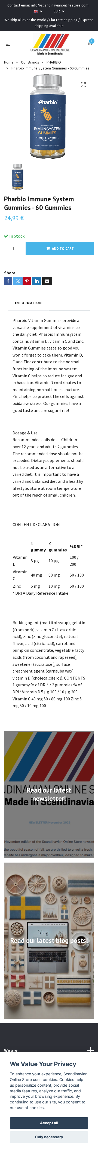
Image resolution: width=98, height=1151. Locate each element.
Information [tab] (28, 303)
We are (10, 1050)
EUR (57, 11)
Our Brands (30, 62)
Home (9, 62)
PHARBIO (54, 62)
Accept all (49, 1123)
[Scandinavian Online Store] (50, 44)
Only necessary (49, 1137)
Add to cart (63, 248)
